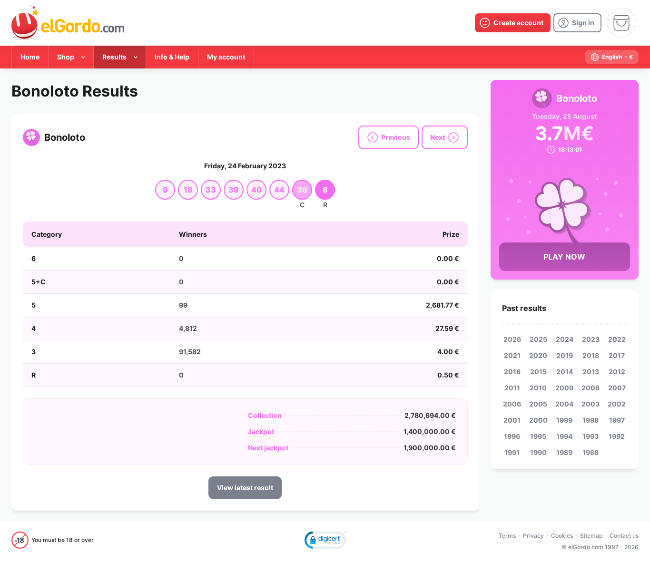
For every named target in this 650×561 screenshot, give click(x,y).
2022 (617, 339)
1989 (564, 452)
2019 (564, 355)
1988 (590, 452)
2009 (564, 388)
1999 (564, 420)
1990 (538, 452)
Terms (507, 535)
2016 (512, 372)
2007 (617, 388)
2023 (591, 339)
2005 (538, 404)
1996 (512, 436)
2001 (512, 420)
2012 (617, 372)
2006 (512, 404)
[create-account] (513, 22)
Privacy (533, 535)
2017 (617, 355)
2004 (564, 404)
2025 (538, 339)
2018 (590, 355)
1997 (617, 420)
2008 (590, 388)
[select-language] (612, 57)
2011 (512, 388)
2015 (538, 372)
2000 (538, 420)
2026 (512, 339)
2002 (617, 404)
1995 (538, 436)
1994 (564, 436)
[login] (577, 22)
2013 (590, 372)
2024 (564, 339)
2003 (590, 404)
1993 (590, 436)
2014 (564, 372)
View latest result (245, 488)
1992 (617, 436)
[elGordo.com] (67, 23)
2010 (538, 388)
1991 (512, 452)
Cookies (562, 535)
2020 (538, 355)
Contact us (624, 535)
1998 (590, 420)
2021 (512, 355)
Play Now (564, 256)
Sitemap (591, 535)
